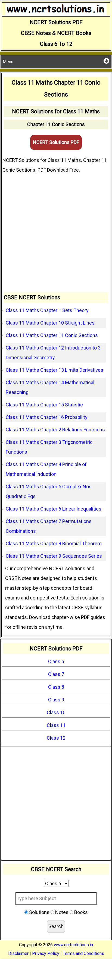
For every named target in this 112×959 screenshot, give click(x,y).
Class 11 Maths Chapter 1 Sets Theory (47, 310)
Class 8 (56, 687)
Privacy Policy (45, 953)
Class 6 (56, 661)
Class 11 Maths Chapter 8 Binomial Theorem (54, 543)
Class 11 (56, 725)
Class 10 (56, 712)
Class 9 (56, 700)
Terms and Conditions (83, 953)
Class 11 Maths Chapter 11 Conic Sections (52, 335)
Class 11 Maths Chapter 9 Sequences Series (54, 556)
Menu (8, 61)
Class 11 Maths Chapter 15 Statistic (44, 405)
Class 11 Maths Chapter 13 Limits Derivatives (54, 370)
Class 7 (56, 674)
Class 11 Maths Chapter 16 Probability (47, 417)
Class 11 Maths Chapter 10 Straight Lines (50, 323)
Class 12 (56, 738)
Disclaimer (18, 953)
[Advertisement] (56, 233)
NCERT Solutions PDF (56, 142)
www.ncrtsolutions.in (73, 944)
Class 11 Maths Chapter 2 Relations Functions (55, 429)
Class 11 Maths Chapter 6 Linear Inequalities (53, 509)
